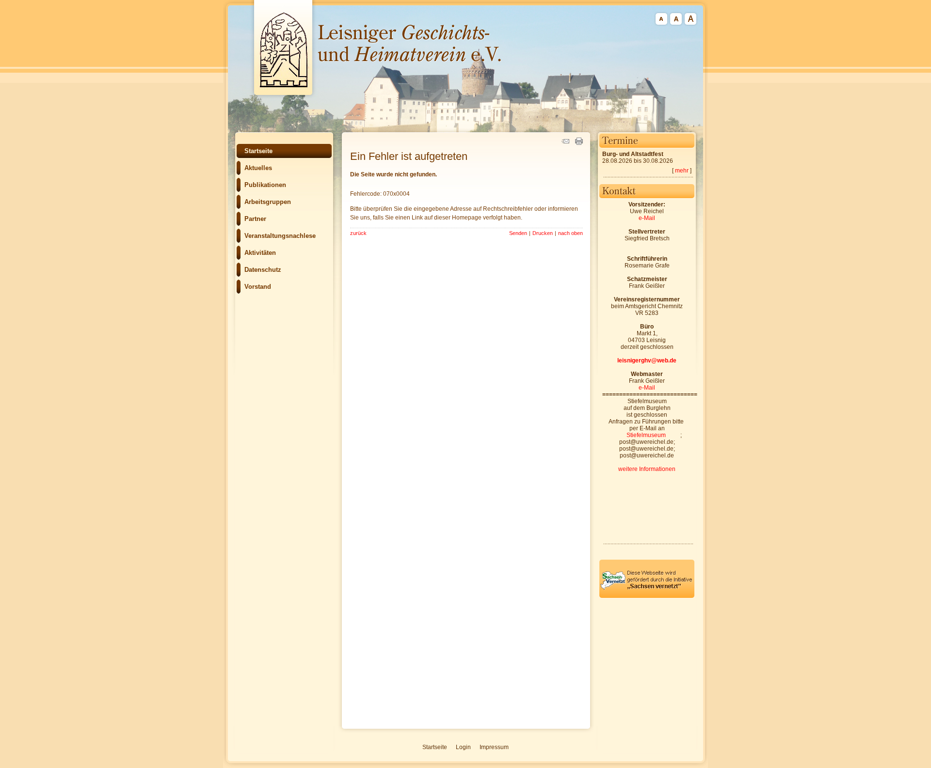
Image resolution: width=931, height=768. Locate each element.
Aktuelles (258, 168)
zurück (358, 233)
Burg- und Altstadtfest (632, 154)
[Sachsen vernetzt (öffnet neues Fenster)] (646, 596)
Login (463, 747)
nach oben (570, 233)
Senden (518, 233)
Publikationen (265, 184)
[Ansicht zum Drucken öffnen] (579, 143)
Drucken (542, 233)
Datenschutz (262, 269)
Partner (255, 218)
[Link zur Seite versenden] (565, 143)
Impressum (494, 747)
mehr (682, 170)
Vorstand (257, 286)
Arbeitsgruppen (267, 201)
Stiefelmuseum (646, 435)
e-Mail (647, 218)
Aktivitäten (260, 252)
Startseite (258, 151)
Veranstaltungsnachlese (280, 235)
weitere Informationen (646, 469)
